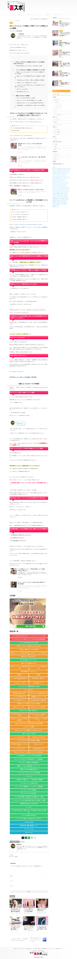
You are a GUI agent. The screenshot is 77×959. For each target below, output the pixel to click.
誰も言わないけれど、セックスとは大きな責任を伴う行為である (29, 102)
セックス (28, 14)
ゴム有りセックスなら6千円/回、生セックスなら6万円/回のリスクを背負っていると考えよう (30, 85)
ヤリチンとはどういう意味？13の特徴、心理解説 (29, 740)
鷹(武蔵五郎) (19, 30)
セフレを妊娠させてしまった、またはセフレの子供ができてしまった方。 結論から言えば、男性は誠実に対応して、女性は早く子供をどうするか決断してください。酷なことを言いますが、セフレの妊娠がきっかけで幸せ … (32, 573)
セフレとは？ (29, 807)
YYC (56, 109)
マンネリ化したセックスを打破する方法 (29, 783)
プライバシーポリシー (58, 14)
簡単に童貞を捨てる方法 (38, 748)
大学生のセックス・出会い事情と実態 (38, 653)
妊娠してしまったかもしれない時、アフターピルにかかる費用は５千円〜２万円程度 (30, 72)
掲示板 (63, 198)
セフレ (55, 126)
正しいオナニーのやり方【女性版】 (29, 793)
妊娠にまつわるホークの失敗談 (21, 95)
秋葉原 (54, 200)
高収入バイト (56, 158)
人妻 (54, 193)
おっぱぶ (54, 172)
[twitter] (17, 40)
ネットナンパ (55, 185)
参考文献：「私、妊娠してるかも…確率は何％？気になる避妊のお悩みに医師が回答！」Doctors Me (26, 224)
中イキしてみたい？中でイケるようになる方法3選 (29, 772)
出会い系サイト (57, 99)
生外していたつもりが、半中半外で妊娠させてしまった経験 (28, 100)
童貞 (58, 200)
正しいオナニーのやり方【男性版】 (29, 790)
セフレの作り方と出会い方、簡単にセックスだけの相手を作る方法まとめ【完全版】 (29, 811)
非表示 (30, 57)
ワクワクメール (58, 107)
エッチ (64, 175)
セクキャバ (55, 182)
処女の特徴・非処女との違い (19, 693)
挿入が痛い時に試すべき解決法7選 (38, 700)
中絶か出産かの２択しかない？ (22, 91)
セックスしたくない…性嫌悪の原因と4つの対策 (29, 686)
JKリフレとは (29, 832)
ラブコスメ (55, 190)
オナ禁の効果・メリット (38, 683)
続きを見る (20, 577)
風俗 (55, 161)
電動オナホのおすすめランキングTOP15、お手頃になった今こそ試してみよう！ (64, 24)
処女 (62, 193)
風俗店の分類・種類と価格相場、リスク (29, 825)
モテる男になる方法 (29, 822)
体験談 (58, 193)
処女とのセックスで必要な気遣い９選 (38, 693)
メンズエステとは (29, 829)
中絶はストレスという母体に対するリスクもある (26, 82)
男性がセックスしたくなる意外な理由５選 (19, 667)
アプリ (54, 175)
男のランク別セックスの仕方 (29, 733)
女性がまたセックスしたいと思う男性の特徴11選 (19, 719)
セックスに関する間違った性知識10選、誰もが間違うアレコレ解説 (28, 796)
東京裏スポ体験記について (59, 163)
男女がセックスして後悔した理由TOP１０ (29, 710)
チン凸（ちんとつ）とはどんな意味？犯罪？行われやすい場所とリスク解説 (29, 800)
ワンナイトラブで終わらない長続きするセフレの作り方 (29, 818)
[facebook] (26, 838)
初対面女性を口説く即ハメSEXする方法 (29, 803)
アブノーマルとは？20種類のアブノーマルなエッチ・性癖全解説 (29, 786)
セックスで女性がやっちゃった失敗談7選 (38, 719)
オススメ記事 (55, 177)
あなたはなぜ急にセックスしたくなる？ (29, 659)
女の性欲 (38, 674)
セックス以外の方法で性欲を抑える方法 (19, 679)
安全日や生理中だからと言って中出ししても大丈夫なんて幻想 (28, 65)
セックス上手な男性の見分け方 (19, 696)
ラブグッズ (56, 156)
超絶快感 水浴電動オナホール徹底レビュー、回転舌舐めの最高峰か (64, 44)
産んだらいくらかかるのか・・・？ (23, 89)
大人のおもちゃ (60, 195)
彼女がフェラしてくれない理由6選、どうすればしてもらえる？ (29, 730)
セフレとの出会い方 (58, 114)
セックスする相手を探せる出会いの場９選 (29, 642)
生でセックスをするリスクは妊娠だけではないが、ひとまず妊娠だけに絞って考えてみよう (29, 62)
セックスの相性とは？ (29, 690)
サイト (11, 885)
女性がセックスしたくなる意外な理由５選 (38, 667)
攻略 (67, 198)
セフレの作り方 (57, 129)
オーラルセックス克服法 (29, 726)
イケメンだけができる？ (19, 737)
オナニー (61, 177)
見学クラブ (59, 203)
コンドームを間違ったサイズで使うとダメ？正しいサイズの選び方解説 (28, 910)
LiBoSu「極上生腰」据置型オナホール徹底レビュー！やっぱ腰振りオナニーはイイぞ (64, 64)
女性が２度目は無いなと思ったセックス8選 (19, 714)
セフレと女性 (56, 134)
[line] (29, 838)
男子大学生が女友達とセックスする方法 (19, 744)
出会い (19, 14)
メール (11, 880)
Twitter (64, 169)
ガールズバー (55, 180)
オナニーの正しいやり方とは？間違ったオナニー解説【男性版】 (15, 928)
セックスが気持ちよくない (19, 700)
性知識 (12, 854)
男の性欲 (19, 674)
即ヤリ (66, 193)
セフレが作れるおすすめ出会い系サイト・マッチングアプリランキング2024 (29, 635)
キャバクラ (62, 180)
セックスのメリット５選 (19, 683)
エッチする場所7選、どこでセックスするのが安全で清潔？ (29, 755)
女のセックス (56, 153)
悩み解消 (16, 856)
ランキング (61, 190)
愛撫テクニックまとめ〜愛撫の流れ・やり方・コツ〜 (28, 766)
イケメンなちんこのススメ (19, 748)
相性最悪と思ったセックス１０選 (38, 696)
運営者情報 (44, 948)
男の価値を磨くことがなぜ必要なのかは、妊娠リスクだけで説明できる (30, 106)
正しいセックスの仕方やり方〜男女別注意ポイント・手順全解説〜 (28, 759)
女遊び (55, 146)
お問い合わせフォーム (59, 948)
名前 (11, 875)
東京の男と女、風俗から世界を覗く (38, 950)
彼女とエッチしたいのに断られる (38, 707)
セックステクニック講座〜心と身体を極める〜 (29, 762)
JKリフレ (54, 169)
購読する (56, 90)
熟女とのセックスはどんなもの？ (29, 656)
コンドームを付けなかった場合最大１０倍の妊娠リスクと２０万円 (29, 69)
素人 (62, 200)
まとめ (59, 172)
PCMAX (56, 102)
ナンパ (55, 112)
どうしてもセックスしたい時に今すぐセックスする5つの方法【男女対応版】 (29, 639)
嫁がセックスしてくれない (19, 707)
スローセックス (29, 776)
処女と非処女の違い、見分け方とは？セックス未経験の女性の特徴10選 (15, 910)
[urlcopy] (35, 838)
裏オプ (54, 203)
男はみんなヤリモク (38, 744)
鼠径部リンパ (55, 206)
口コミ (54, 195)
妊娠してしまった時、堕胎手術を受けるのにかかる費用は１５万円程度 (30, 76)
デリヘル (65, 182)
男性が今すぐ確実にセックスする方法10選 (29, 649)
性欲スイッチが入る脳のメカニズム (29, 663)
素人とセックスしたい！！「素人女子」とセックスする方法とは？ (28, 752)
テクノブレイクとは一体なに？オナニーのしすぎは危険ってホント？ (28, 928)
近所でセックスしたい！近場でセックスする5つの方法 (29, 646)
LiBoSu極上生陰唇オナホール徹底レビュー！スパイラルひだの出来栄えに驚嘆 (64, 74)
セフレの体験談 (57, 131)
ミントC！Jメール (58, 105)
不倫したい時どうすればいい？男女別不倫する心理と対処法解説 (29, 723)
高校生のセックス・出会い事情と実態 (19, 653)
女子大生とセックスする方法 (38, 737)
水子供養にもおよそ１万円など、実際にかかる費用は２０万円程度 (29, 80)
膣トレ (66, 200)
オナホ (55, 139)
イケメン (59, 175)
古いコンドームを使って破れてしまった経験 (25, 97)
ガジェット (67, 177)
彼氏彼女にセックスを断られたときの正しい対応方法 (28, 703)
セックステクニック (58, 124)
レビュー (66, 190)
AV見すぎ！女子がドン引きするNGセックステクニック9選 (38, 714)
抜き (59, 198)
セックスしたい (57, 119)
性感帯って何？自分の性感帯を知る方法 (29, 769)
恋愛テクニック (57, 149)
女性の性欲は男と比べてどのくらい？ (29, 671)
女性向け (48, 14)
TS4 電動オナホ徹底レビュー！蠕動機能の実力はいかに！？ (64, 84)
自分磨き (56, 144)
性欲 (66, 195)
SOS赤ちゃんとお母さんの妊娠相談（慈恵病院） (24, 377)
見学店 (64, 203)
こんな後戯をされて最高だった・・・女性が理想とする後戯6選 (29, 779)
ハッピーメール (58, 103)
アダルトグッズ (65, 172)
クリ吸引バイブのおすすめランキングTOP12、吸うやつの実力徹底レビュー (64, 34)
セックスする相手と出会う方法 (29, 815)
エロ (38, 14)
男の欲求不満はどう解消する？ (38, 678)
